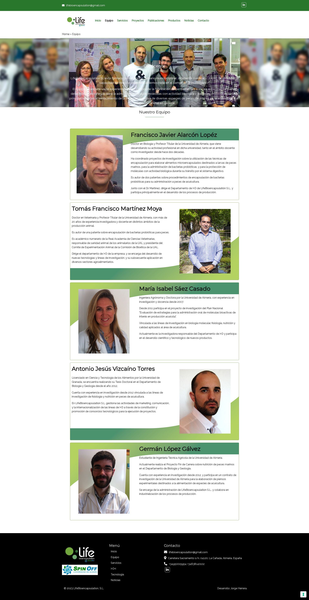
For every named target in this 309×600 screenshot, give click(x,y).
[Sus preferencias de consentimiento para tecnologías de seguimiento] (303, 594)
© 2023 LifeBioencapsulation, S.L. (84, 588)
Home (65, 34)
